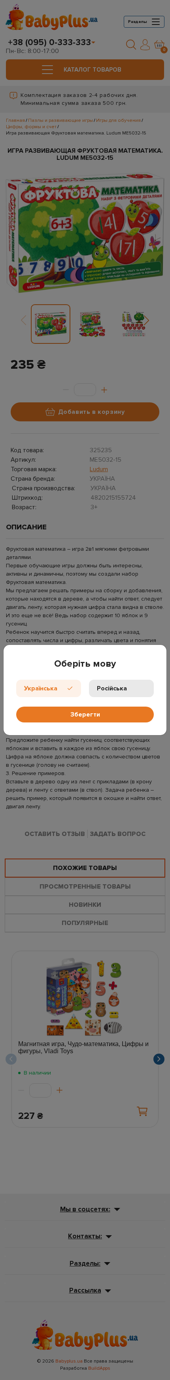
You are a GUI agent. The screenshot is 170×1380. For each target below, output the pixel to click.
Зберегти (85, 714)
